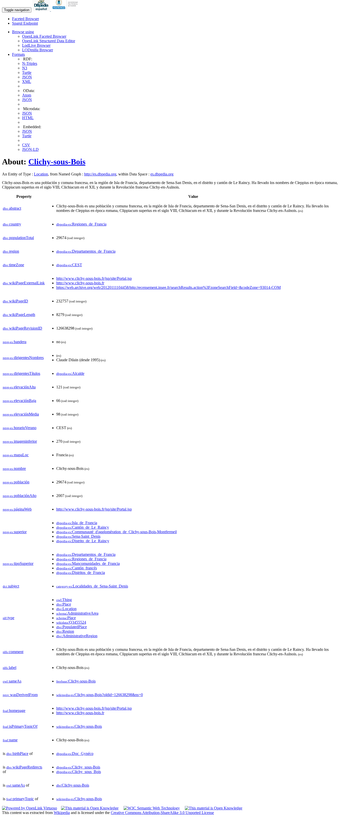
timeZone (13, 265)
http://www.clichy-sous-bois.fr (80, 283)
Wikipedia (62, 812)
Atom (26, 95)
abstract (12, 208)
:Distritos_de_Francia (80, 572)
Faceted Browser (25, 19)
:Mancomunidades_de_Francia (88, 563)
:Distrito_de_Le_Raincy (82, 541)
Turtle (26, 72)
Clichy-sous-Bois (56, 161)
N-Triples (29, 63)
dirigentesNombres (23, 357)
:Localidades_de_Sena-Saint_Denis (92, 586)
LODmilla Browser (37, 50)
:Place (63, 604)
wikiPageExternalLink (24, 283)
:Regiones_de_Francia (81, 224)
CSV (26, 145)
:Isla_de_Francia (76, 523)
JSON (27, 77)
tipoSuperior (18, 563)
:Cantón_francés (76, 568)
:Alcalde (70, 373)
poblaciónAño (19, 495)
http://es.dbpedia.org (100, 174)
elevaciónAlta (19, 387)
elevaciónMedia (21, 414)
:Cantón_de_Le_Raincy (82, 527)
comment (13, 652)
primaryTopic (20, 799)
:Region (65, 631)
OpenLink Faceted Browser (44, 36)
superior (15, 532)
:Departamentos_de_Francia (86, 251)
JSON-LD (30, 149)
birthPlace (17, 753)
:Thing (64, 600)
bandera (14, 342)
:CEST (69, 265)
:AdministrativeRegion (76, 636)
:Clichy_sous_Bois (78, 771)
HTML (28, 118)
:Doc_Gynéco (74, 753)
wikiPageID (15, 301)
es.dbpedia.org (162, 174)
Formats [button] (18, 54)
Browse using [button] (23, 32)
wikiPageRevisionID (22, 328)
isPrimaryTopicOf (20, 726)
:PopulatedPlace (71, 627)
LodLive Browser (36, 45)
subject (11, 586)
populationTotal (18, 238)
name (10, 740)
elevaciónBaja (19, 400)
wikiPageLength (19, 314)
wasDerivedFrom (20, 695)
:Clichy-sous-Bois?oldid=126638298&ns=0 (99, 695)
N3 (24, 68)
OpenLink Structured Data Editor (48, 41)
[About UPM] (66, 10)
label (9, 667)
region (11, 251)
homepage (14, 710)
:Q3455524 (71, 622)
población (16, 482)
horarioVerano (19, 428)
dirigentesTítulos (21, 373)
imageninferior (20, 441)
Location (41, 174)
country (12, 224)
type (8, 618)
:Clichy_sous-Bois (78, 767)
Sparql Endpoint (25, 23)
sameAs (12, 681)
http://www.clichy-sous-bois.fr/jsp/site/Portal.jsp (94, 278)
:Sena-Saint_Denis (78, 536)
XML (26, 81)
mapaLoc (16, 455)
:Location (66, 609)
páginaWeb (17, 509)
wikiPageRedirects (24, 767)
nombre (14, 468)
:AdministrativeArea (77, 613)
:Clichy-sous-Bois (76, 681)
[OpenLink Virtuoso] (29, 808)
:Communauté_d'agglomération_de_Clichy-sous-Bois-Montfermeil (116, 532)
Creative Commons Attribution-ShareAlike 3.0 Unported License (162, 812)
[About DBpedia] (41, 10)
